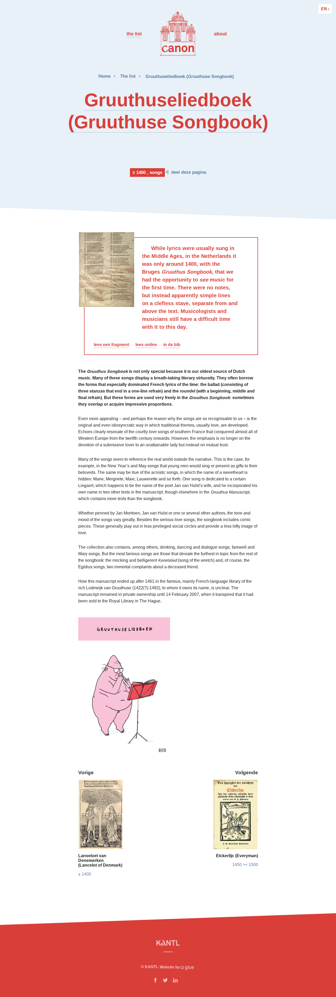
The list (134, 33)
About (220, 33)
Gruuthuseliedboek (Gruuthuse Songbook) (189, 76)
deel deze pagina (188, 172)
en (324, 9)
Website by (170, 967)
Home (104, 76)
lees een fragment (111, 344)
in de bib (171, 344)
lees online (146, 344)
